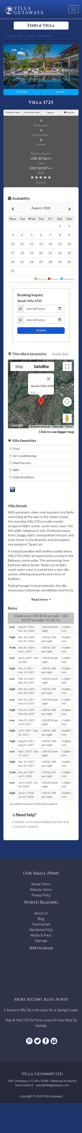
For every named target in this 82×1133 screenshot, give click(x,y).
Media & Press (41, 935)
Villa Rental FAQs (41, 930)
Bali (65, 354)
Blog (41, 919)
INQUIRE (41, 330)
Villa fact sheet (12, 112)
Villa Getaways (52, 1096)
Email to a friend (31, 112)
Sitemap (41, 941)
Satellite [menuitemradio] (41, 366)
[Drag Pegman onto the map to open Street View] (67, 418)
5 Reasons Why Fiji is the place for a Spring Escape (41, 1010)
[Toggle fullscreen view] (67, 366)
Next (59, 92)
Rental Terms (41, 884)
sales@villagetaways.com (52, 1085)
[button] (41, 401)
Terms (69, 426)
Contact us (20, 822)
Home (11, 36)
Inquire (50, 112)
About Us (41, 913)
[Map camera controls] (67, 401)
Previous (23, 92)
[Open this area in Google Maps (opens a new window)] (16, 425)
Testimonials (41, 924)
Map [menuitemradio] (19, 366)
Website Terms (41, 889)
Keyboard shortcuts (40, 426)
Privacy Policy (41, 895)
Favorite (70, 112)
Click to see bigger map (56, 432)
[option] (41, 66)
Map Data (58, 426)
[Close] (48, 378)
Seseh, (57, 354)
